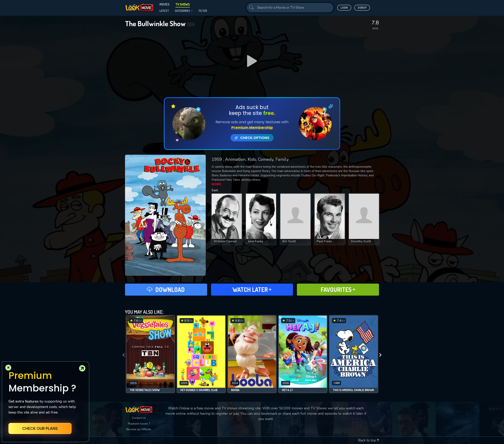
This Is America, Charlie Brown (353, 390)
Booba (235, 390)
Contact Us (139, 418)
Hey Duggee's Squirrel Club (198, 390)
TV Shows (182, 4)
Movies (164, 4)
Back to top (367, 440)
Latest (164, 10)
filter (203, 10)
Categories (182, 10)
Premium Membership (252, 127)
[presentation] (122, 355)
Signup (362, 7)
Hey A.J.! (287, 390)
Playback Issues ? (139, 424)
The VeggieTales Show (145, 390)
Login (344, 7)
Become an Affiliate (138, 429)
